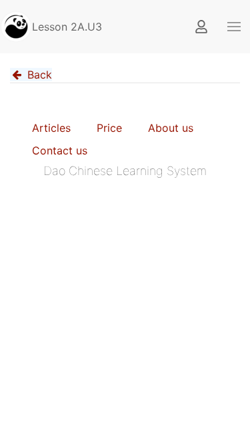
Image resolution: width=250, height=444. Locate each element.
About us (170, 127)
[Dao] (16, 27)
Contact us (59, 150)
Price (109, 127)
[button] (234, 26)
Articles (51, 127)
